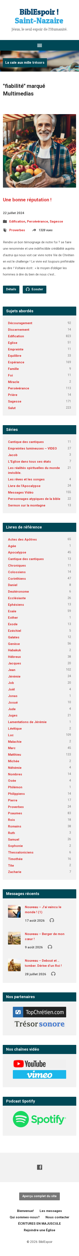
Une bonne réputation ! (27, 199)
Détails (11, 289)
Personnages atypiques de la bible (34, 499)
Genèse (14, 644)
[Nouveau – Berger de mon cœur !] (14, 941)
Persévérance (37, 221)
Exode (12, 624)
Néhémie (14, 768)
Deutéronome (18, 591)
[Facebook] (39, 1167)
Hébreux (14, 657)
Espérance (16, 362)
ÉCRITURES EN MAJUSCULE (39, 1224)
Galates (13, 637)
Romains (14, 826)
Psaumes (15, 813)
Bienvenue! (25, 1211)
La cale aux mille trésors (24, 63)
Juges (12, 715)
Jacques (14, 663)
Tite (11, 865)
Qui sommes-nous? (25, 1217)
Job (11, 683)
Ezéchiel (14, 631)
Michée (13, 761)
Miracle (13, 382)
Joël (11, 689)
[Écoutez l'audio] (52, 920)
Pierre (12, 800)
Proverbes (17, 230)
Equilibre (14, 356)
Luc (11, 735)
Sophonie (15, 846)
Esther (13, 618)
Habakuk (14, 650)
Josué (13, 702)
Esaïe (12, 611)
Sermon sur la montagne (26, 505)
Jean (11, 670)
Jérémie (14, 676)
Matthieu (14, 755)
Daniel (12, 585)
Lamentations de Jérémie (27, 722)
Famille (13, 369)
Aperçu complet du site (39, 1196)
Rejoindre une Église (39, 1230)
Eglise (12, 343)
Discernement (18, 330)
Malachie (14, 742)
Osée (12, 781)
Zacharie (14, 872)
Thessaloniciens (20, 852)
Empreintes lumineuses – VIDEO (32, 448)
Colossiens (17, 572)
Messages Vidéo (20, 492)
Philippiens (16, 794)
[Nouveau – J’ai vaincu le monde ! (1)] (14, 915)
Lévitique (15, 728)
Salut (12, 408)
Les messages (51, 1211)
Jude (12, 709)
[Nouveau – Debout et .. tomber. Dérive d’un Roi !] (14, 968)
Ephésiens (16, 605)
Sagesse (56, 221)
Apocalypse (17, 552)
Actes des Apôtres (22, 539)
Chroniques (17, 565)
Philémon (15, 787)
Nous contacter (57, 1217)
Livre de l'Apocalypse (24, 486)
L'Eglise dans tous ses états (29, 461)
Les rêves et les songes (26, 479)
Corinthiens (17, 579)
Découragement (20, 323)
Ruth (11, 833)
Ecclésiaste (17, 598)
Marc (12, 748)
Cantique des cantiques (26, 442)
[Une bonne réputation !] (39, 184)
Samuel (13, 839)
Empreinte (15, 349)
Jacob (12, 455)
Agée (12, 546)
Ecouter (37, 289)
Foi (10, 375)
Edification (17, 221)
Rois (11, 820)
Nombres (15, 774)
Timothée (15, 859)
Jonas (12, 696)
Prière (12, 395)
